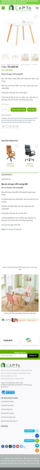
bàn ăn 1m (19, 458)
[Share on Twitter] (10, 126)
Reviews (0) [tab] (6, 179)
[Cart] (37, 8)
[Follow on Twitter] (14, 446)
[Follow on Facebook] (2, 446)
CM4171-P (30, 164)
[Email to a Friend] (13, 126)
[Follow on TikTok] (10, 446)
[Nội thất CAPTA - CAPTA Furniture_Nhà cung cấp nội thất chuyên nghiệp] (20, 8)
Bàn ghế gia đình (30, 118)
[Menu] (3, 8)
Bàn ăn (3, 187)
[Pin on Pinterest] (17, 126)
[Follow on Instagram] (6, 446)
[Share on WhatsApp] (3, 126)
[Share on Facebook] (6, 126)
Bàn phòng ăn (29, 120)
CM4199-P (10, 164)
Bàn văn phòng (27, 122)
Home (3, 64)
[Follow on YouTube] (17, 446)
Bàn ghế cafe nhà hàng (13, 64)
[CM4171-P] (30, 153)
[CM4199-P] (10, 153)
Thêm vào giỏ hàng (18, 109)
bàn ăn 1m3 (29, 458)
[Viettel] (30, 340)
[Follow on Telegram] (21, 446)
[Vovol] (10, 340)
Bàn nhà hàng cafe (26, 64)
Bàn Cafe (35, 64)
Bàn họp (12, 120)
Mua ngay (31, 109)
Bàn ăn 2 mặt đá (29, 463)
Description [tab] (6, 175)
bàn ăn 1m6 (22, 461)
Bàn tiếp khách (18, 122)
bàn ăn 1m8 (18, 463)
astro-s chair (9, 458)
